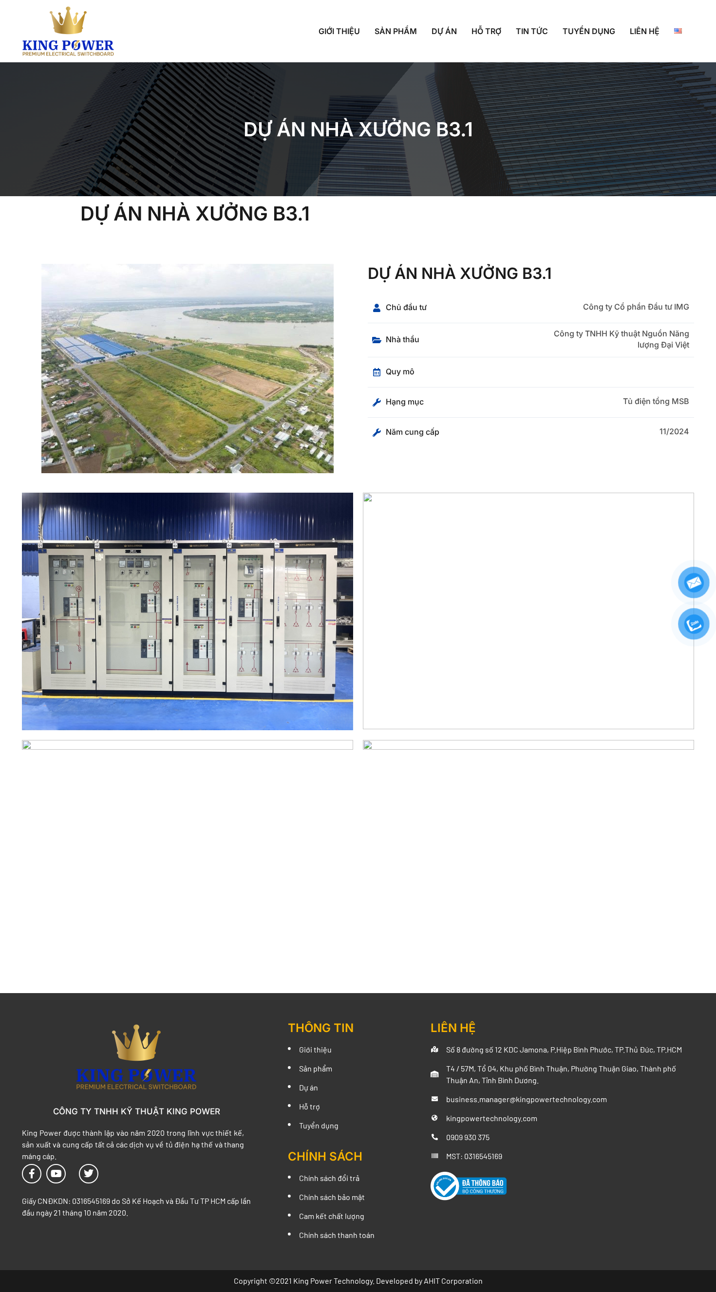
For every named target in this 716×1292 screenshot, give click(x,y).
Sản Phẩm (396, 31)
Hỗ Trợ (486, 31)
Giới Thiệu (339, 31)
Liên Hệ (644, 31)
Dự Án (444, 31)
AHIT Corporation (453, 1280)
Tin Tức (532, 31)
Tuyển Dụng (589, 31)
